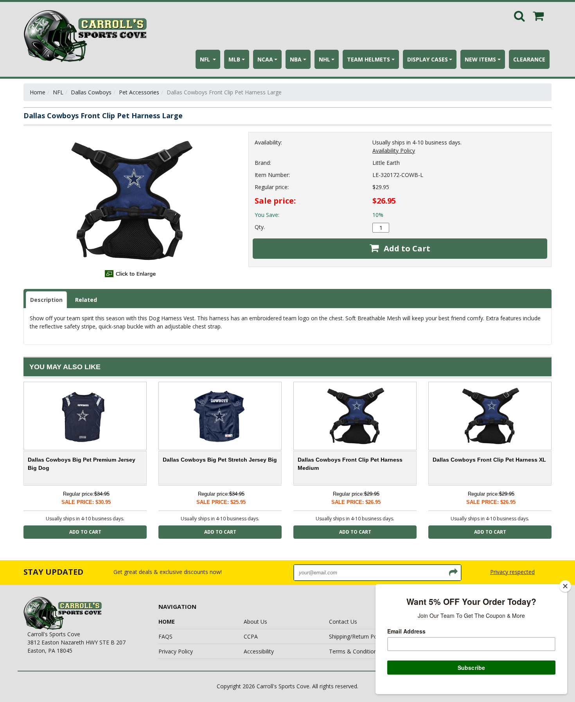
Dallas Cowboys (91, 92)
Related (86, 299)
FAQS (165, 636)
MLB (234, 59)
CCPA (251, 636)
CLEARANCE (529, 59)
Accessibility (259, 651)
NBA (296, 59)
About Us (255, 621)
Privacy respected (512, 572)
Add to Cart (406, 248)
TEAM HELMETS (368, 59)
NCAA (265, 59)
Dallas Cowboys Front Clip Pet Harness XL (489, 460)
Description (46, 299)
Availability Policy (393, 150)
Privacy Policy (175, 651)
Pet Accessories (139, 92)
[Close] (565, 586)
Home (37, 92)
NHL (324, 59)
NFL (206, 59)
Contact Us (343, 621)
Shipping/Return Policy (357, 636)
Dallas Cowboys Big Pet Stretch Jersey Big (220, 460)
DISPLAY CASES (427, 59)
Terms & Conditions (354, 651)
